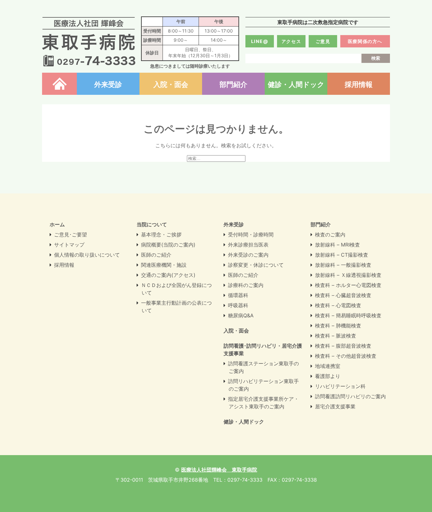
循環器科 (238, 295)
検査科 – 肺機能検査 (338, 325)
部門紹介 (233, 84)
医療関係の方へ (365, 41)
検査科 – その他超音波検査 (345, 356)
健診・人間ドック (296, 84)
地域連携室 (327, 366)
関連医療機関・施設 (164, 265)
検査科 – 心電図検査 (338, 305)
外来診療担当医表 (248, 244)
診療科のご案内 (245, 285)
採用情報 (359, 84)
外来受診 (108, 84)
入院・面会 (170, 84)
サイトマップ (69, 244)
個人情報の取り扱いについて (87, 255)
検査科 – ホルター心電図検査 (348, 285)
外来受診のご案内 (248, 255)
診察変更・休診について (256, 265)
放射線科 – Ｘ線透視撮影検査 (348, 275)
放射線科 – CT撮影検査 (341, 255)
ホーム (59, 84)
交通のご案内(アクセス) (168, 275)
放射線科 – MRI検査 (337, 244)
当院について (152, 224)
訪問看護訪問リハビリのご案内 (350, 396)
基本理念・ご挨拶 (161, 234)
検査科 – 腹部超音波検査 (343, 346)
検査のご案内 (330, 234)
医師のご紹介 (156, 255)
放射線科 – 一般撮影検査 (343, 265)
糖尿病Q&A (241, 315)
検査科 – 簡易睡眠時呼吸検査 (348, 315)
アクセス (291, 41)
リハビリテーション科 (340, 386)
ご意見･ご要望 (70, 234)
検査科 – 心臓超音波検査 (343, 295)
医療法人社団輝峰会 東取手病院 (88, 41)
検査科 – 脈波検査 (335, 335)
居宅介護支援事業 (335, 406)
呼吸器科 (238, 305)
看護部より (327, 376)
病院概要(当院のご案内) (168, 244)
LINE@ (259, 41)
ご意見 (323, 41)
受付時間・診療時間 (251, 234)
